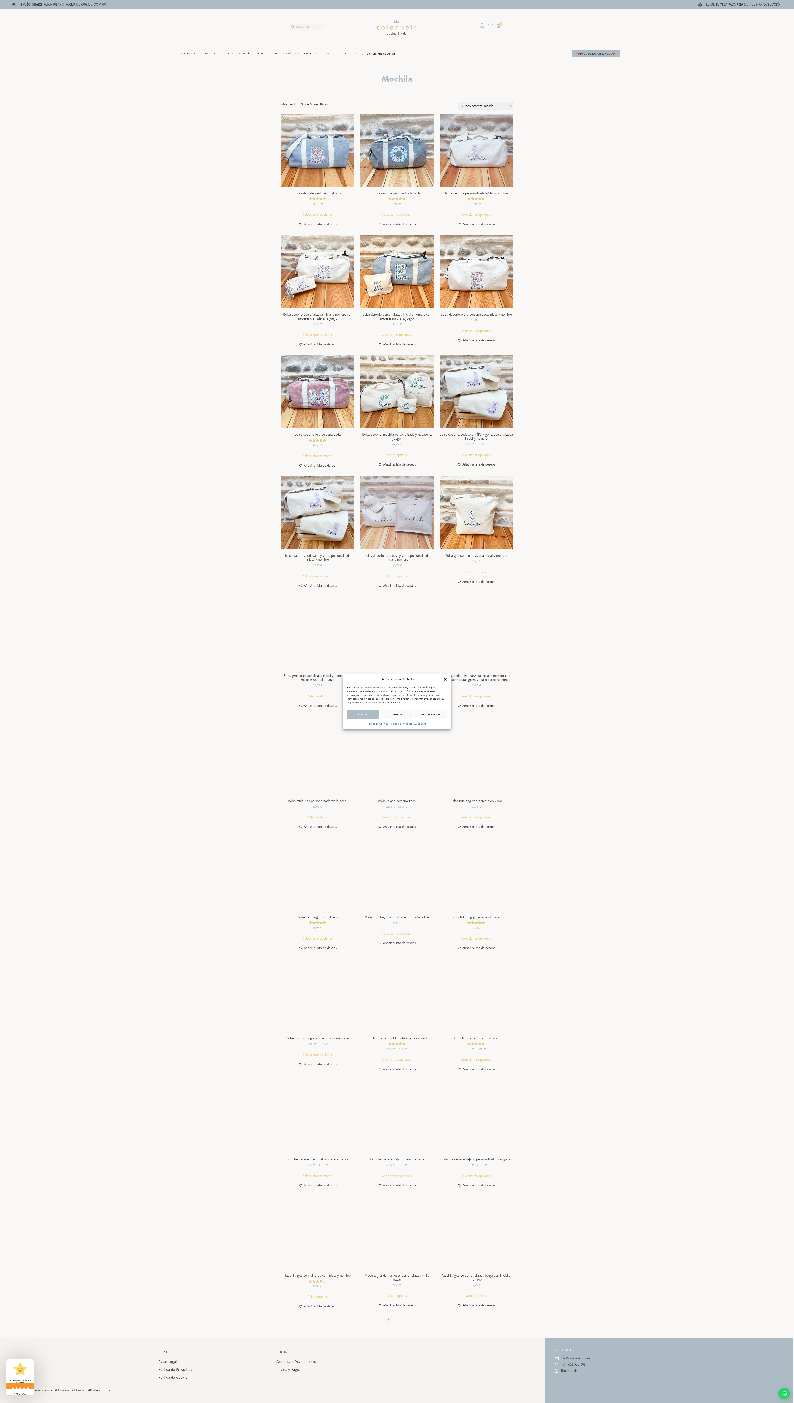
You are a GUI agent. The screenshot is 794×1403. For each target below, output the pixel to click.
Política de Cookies (378, 723)
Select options (397, 455)
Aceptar (363, 714)
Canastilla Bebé (237, 53)
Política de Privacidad (401, 723)
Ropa (262, 53)
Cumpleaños (187, 53)
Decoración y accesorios (295, 53)
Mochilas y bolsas (340, 53)
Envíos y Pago (287, 1370)
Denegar (397, 714)
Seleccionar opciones (318, 215)
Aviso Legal (420, 723)
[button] (445, 679)
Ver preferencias (431, 714)
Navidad (211, 53)
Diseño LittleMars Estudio (94, 1390)
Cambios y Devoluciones (296, 1362)
